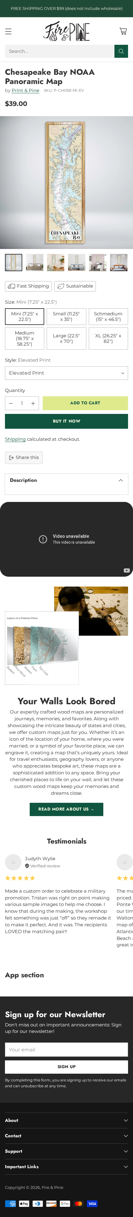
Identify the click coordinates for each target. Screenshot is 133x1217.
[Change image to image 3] (55, 262)
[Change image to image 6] (118, 262)
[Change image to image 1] (13, 262)
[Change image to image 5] (97, 262)
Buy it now (66, 421)
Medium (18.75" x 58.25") (24, 338)
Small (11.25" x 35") (66, 316)
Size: (31, 302)
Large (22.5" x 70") (66, 338)
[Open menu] (8, 31)
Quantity (15, 390)
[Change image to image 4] (76, 262)
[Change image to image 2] (34, 262)
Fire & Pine (52, 1187)
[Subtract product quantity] (10, 403)
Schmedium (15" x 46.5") (108, 316)
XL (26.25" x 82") (108, 338)
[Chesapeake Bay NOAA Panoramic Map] (66, 182)
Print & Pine (25, 90)
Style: (28, 360)
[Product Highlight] (66, 539)
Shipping (15, 439)
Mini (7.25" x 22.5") (24, 316)
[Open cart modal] (123, 31)
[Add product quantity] (33, 403)
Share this (27, 457)
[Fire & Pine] (66, 31)
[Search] (121, 51)
